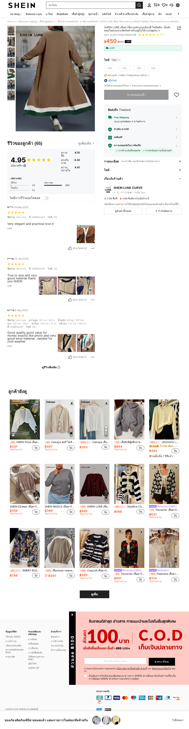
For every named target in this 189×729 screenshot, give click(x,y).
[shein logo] (21, 5)
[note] (161, 456)
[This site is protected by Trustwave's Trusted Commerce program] (99, 709)
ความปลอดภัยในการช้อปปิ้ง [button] (127, 145)
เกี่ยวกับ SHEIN (13, 637)
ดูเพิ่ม (94, 594)
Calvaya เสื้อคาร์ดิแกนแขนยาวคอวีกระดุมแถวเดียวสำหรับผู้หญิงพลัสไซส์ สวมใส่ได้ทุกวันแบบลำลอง (95, 442)
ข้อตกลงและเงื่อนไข (161, 668)
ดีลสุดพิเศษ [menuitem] (62, 14)
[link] (156, 5)
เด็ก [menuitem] (160, 14)
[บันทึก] (177, 95)
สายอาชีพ (10, 656)
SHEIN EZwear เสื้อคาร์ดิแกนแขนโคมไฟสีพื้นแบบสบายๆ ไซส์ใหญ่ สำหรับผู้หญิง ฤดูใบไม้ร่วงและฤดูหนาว (25, 506)
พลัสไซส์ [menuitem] (106, 14)
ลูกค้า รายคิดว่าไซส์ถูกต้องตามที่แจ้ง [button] (127, 75)
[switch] (45, 198)
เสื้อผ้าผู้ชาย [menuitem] (148, 14)
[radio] (110, 68)
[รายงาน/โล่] (92, 248)
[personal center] (149, 5)
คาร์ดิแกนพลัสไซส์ (88, 21)
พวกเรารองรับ (103, 691)
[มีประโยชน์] (70, 248)
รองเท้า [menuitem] (169, 14)
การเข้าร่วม (11, 641)
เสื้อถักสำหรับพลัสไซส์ (67, 21)
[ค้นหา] (139, 5)
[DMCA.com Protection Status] (108, 709)
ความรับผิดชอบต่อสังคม (14, 651)
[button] (171, 5)
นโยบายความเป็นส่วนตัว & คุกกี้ (131, 668)
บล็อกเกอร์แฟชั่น (13, 645)
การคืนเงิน (33, 648)
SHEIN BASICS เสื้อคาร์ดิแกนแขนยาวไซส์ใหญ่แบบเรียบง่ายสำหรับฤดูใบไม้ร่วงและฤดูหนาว (60, 506)
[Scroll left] (174, 14)
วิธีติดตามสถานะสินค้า (36, 658)
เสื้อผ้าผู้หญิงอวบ (47, 21)
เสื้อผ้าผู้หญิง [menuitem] (78, 14)
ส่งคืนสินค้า (33, 644)
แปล (9, 228)
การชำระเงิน (57, 641)
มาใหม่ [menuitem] (49, 14)
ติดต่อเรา (55, 637)
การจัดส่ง (32, 639)
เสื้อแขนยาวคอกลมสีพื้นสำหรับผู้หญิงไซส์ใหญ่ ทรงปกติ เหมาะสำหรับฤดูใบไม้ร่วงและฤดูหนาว (60, 570)
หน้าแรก (11, 21)
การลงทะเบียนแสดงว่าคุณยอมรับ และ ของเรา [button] (129, 669)
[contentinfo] (141, 700)
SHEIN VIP (33, 668)
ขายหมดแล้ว (136, 95)
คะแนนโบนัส (57, 645)
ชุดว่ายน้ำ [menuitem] (93, 14)
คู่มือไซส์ (32, 663)
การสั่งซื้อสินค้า (35, 652)
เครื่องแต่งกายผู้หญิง (27, 21)
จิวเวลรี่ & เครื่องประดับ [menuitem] (126, 14)
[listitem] (24, 428)
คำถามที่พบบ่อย (58, 650)
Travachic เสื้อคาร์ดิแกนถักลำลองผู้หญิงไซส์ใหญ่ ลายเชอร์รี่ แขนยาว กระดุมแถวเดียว (129, 573)
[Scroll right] (178, 14)
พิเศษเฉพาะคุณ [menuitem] (34, 14)
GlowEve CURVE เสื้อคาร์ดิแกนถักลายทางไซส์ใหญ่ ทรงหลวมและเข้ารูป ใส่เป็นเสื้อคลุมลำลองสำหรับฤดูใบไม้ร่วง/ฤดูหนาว (129, 506)
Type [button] (114, 59)
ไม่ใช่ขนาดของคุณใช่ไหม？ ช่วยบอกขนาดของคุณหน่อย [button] (131, 85)
